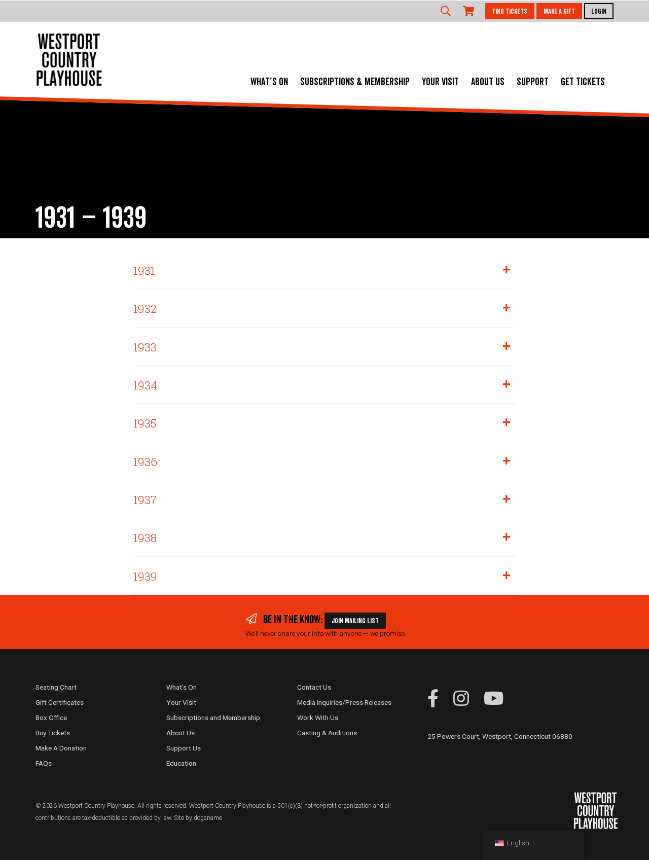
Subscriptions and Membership (213, 717)
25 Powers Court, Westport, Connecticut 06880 (499, 736)
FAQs (43, 763)
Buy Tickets (52, 733)
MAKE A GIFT (559, 11)
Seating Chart (56, 687)
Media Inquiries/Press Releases (344, 702)
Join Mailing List (355, 621)
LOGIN (598, 11)
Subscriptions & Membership (355, 82)
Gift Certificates (59, 702)
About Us (487, 82)
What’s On (269, 82)
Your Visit (440, 82)
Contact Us (314, 687)
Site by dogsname (198, 817)
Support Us (183, 748)
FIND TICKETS (509, 11)
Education (181, 763)
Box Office (51, 717)
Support (533, 82)
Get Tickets (583, 82)
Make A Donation (61, 748)
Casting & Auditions (327, 733)
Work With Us (317, 717)
